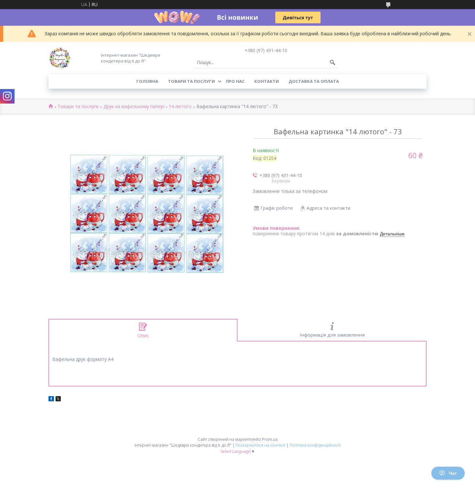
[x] (58, 399)
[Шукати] (332, 62)
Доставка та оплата (314, 81)
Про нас (235, 81)
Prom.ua (270, 439)
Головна (147, 81)
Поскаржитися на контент (260, 445)
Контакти (266, 81)
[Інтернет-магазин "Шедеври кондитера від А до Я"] (59, 58)
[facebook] (51, 399)
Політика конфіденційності (315, 445)
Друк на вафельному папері (133, 106)
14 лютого (180, 106)
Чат (453, 473)
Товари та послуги (191, 81)
